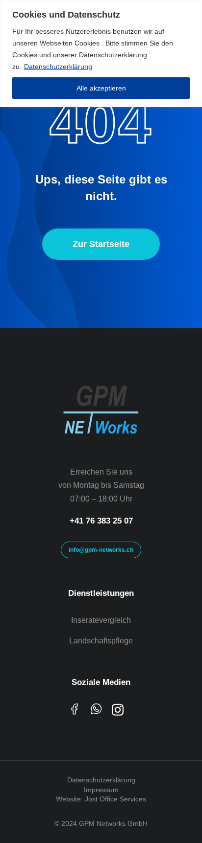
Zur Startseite (101, 244)
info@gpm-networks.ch (101, 550)
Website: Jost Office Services (101, 799)
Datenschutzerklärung (58, 66)
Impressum (101, 790)
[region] (101, 53)
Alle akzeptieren (101, 88)
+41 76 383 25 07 (101, 520)
